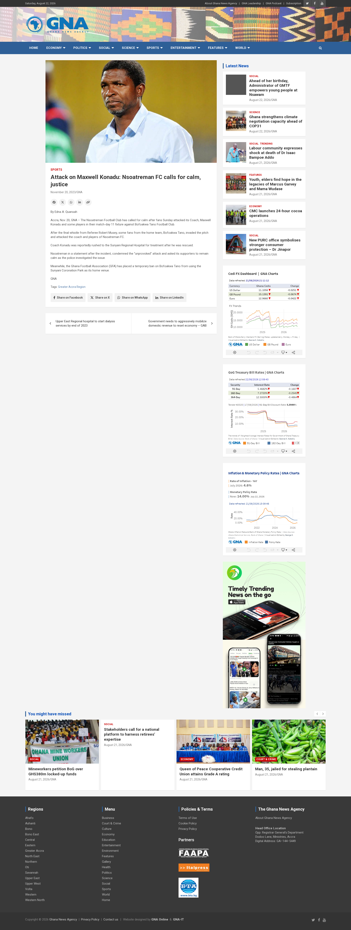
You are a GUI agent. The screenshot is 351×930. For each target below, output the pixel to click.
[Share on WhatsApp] (71, 202)
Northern (31, 862)
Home (33, 48)
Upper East (32, 878)
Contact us (110, 919)
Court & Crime (266, 759)
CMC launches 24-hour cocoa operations (275, 213)
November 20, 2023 (63, 192)
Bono (28, 829)
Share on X (102, 297)
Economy (54, 48)
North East (32, 856)
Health (106, 867)
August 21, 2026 (259, 162)
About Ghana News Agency (221, 3)
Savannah (31, 872)
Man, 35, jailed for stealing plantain (287, 769)
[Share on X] (62, 202)
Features (216, 48)
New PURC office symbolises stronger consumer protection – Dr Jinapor (274, 245)
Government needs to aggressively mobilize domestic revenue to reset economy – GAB (177, 323)
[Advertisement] (131, 368)
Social (104, 48)
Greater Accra (34, 851)
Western (30, 894)
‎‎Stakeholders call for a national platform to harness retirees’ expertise (131, 734)
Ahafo (29, 818)
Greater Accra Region (72, 286)
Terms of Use (188, 818)
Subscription (293, 3)
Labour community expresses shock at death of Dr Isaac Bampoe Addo (275, 153)
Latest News (237, 65)
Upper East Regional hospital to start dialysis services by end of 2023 (85, 323)
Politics (80, 48)
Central (30, 840)
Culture (107, 829)
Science (128, 48)
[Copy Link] (88, 202)
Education (108, 840)
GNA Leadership (251, 3)
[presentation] (317, 714)
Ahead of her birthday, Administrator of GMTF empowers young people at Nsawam (273, 87)
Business (108, 818)
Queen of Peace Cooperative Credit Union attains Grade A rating (211, 771)
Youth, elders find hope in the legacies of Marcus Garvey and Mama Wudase (275, 184)
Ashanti (30, 823)
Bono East (32, 834)
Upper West (33, 883)
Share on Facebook (70, 297)
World (240, 48)
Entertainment (183, 48)
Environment (110, 851)
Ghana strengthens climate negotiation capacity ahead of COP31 (275, 122)
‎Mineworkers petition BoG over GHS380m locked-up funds (55, 771)
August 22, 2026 (259, 100)
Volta (28, 889)
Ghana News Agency (63, 919)
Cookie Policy (188, 823)
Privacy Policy (188, 829)
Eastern (30, 845)
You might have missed (49, 713)
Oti (27, 867)
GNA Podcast (274, 3)
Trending (266, 143)
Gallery (106, 862)
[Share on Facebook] (54, 202)
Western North (35, 900)
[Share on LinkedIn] (79, 202)
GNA (79, 192)
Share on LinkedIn (172, 297)
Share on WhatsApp (135, 297)
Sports (153, 48)
